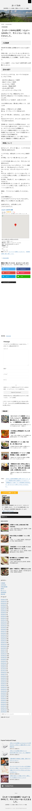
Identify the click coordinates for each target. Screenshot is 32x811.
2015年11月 (4, 689)
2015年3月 (3, 704)
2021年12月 (4, 644)
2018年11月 (4, 663)
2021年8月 (3, 648)
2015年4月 (3, 702)
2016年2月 (3, 683)
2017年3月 (3, 668)
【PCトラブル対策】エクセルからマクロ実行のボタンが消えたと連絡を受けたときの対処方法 (20, 744)
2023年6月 (3, 610)
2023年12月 (4, 601)
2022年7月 (3, 631)
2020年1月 (3, 651)
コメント (5, 348)
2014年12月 (4, 709)
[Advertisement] (14, 299)
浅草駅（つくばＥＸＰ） (20, 251)
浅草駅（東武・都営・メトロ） (7, 253)
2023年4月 (3, 614)
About (16, 793)
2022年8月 (3, 629)
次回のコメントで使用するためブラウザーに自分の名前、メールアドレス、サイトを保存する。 (16, 388)
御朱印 (2, 588)
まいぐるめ (16, 5)
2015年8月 (3, 694)
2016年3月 (3, 681)
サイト (5, 379)
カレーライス (11, 251)
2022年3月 (3, 638)
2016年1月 (3, 685)
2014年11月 (4, 711)
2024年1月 (3, 599)
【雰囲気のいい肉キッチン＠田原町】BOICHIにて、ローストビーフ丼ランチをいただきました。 (17, 484)
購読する (4, 516)
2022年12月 (4, 622)
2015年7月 (3, 696)
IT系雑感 (3, 583)
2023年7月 (3, 608)
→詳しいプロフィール (8, 511)
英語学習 (3, 594)
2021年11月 (4, 646)
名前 (4, 368)
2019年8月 (3, 659)
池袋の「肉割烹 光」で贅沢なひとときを (20, 568)
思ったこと (3, 590)
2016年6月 (3, 676)
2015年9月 (3, 693)
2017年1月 (3, 670)
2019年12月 (4, 653)
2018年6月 (3, 665)
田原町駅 (28, 251)
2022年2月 (3, 640)
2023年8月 (3, 607)
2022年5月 (3, 635)
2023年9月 (3, 605)
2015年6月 (3, 698)
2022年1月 (3, 642)
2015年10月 (4, 691)
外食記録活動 (6, 258)
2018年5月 (3, 666)
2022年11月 (4, 623)
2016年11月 (4, 672)
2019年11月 (4, 655)
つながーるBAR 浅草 (7, 209)
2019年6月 (3, 661)
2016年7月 (3, 674)
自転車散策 (3, 592)
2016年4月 (3, 680)
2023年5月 (3, 612)
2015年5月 (3, 700)
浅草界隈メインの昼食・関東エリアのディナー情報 (16, 804)
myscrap (8, 336)
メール (5, 374)
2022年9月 (3, 627)
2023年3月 (3, 616)
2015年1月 (3, 708)
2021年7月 (3, 650)
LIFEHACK (3, 584)
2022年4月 (3, 637)
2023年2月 (3, 618)
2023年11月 (4, 603)
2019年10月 (4, 657)
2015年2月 (3, 706)
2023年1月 (3, 620)
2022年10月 (4, 625)
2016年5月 (3, 678)
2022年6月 (3, 633)
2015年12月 (4, 687)
